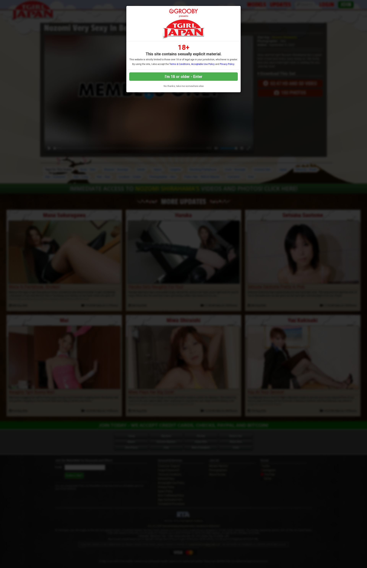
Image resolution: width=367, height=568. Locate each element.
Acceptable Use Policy (203, 64)
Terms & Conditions (179, 64)
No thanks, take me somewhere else (184, 86)
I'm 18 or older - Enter (183, 76)
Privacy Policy (227, 64)
